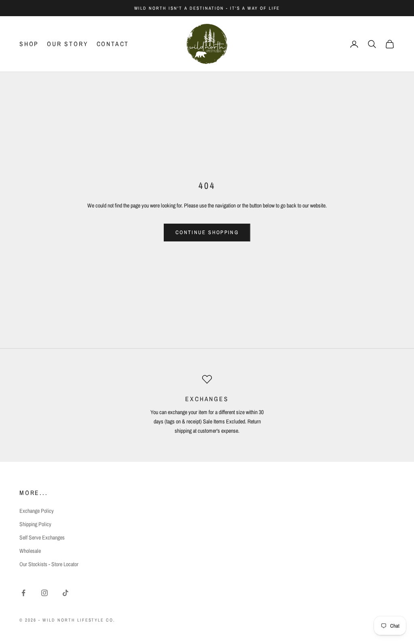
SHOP (29, 44)
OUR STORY (67, 44)
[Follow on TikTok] (65, 593)
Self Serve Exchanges (42, 537)
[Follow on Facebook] (23, 593)
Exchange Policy (36, 510)
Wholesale (30, 550)
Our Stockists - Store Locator (48, 564)
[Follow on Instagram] (44, 593)
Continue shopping (207, 232)
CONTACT (113, 44)
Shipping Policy (35, 524)
